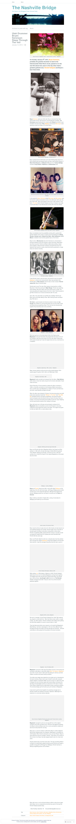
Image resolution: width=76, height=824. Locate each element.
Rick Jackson (59, 198)
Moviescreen (58, 812)
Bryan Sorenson (54, 60)
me (37, 573)
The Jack (35, 203)
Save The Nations (54, 671)
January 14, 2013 (17, 45)
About (22, 2)
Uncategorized (48, 815)
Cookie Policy (43, 821)
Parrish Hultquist (49, 68)
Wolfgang (58, 488)
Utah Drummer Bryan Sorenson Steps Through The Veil (20, 38)
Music (31, 815)
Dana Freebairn (40, 812)
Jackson (47, 123)
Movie (54, 812)
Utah (52, 815)
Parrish (37, 488)
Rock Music (42, 815)
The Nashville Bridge (34, 7)
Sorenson (35, 119)
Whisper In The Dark (50, 395)
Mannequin (58, 123)
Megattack (32, 280)
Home (13, 2)
